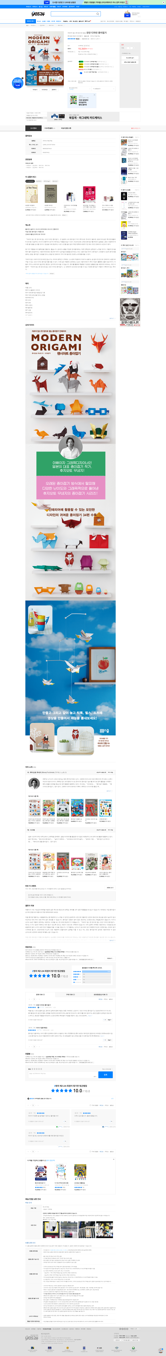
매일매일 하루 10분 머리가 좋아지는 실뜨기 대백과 (49, 874)
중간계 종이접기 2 (40, 1183)
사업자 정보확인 (77, 1339)
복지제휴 (83, 1329)
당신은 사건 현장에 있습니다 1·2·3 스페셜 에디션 (133, 160)
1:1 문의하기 (118, 1340)
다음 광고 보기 (140, 16)
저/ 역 (75, 36)
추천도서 (132, 21)
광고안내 (71, 1329)
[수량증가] (133, 48)
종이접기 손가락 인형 (77, 872)
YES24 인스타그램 (127, 1329)
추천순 (106, 999)
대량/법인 (138, 21)
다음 (37, 999)
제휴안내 (77, 1329)
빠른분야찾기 (30, 21)
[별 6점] (37, 1069)
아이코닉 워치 (131, 192)
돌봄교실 (123, 285)
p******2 (41, 1007)
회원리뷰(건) (85, 39)
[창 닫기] (94, 95)
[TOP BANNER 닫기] (163, 2)
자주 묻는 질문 (127, 1340)
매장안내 (58, 21)
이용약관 (39, 1329)
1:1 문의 (65, 1250)
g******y (60, 1127)
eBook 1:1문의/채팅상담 (132, 1337)
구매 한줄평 (94, 1105)
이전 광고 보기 (138, 16)
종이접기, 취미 (125, 268)
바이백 (53, 21)
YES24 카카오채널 (120, 1329)
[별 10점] (41, 1069)
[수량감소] (126, 48)
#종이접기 (55, 181)
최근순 (100, 999)
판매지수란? (99, 39)
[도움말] (74, 52)
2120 (129, 222)
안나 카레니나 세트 (107, 205)
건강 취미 (42, 25)
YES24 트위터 (125, 1329)
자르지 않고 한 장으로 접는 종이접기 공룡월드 (49, 820)
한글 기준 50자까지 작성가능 (37, 1073)
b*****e (39, 1030)
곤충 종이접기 (103, 819)
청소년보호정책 (56, 1329)
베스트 (39, 21)
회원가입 (120, 6)
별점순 (111, 999)
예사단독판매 (110, 21)
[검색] (98, 14)
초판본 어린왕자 (29, 205)
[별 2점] (32, 1069)
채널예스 (65, 21)
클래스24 (81, 21)
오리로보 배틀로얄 (79, 1183)
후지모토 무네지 (72, 36)
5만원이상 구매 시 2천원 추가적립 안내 (97, 54)
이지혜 (79, 36)
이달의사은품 (118, 21)
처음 (29, 999)
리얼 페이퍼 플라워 (90, 872)
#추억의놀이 (47, 181)
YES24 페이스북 (123, 1329)
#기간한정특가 (30, 181)
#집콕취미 (39, 181)
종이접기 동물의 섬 (76, 819)
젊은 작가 (103, 21)
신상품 (44, 21)
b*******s (124, 248)
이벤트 (48, 21)
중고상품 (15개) (72, 88)
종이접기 (123, 251)
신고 (54, 1007)
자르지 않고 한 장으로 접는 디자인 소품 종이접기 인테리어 (34, 820)
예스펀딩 (75, 21)
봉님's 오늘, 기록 (132, 177)
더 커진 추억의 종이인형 (61, 1183)
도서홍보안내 (65, 1329)
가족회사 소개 (135, 1329)
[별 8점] (39, 1069)
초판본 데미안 (48, 205)
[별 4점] (34, 1069)
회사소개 (27, 1329)
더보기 (136, 137)
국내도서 (33, 25)
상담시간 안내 (136, 1340)
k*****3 (123, 282)
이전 (32, 999)
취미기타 (51, 25)
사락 (70, 21)
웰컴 (27, 25)
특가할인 (126, 21)
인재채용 (33, 1329)
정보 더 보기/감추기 (80, 39)
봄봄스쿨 (86, 36)
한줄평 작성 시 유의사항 (112, 1069)
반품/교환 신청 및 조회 (56, 1250)
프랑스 (82, 100)
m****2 (123, 265)
